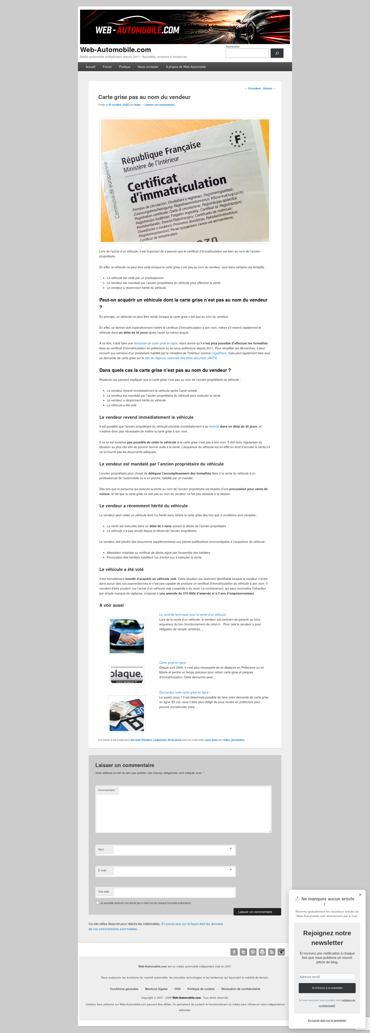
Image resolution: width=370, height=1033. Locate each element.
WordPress (262, 952)
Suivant (269, 88)
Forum (107, 67)
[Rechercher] (277, 53)
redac (137, 105)
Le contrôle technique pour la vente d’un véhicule (192, 614)
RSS (271, 952)
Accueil (90, 67)
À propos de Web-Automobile (186, 67)
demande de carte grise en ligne (155, 343)
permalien (237, 740)
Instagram (281, 952)
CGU (178, 989)
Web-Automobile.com (115, 49)
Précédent (253, 88)
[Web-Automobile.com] (185, 43)
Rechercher (233, 46)
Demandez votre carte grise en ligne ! (184, 692)
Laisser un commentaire (160, 105)
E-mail (102, 870)
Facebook (234, 952)
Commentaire (107, 790)
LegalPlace (219, 353)
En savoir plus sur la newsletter (327, 1020)
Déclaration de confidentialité (240, 989)
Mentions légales (156, 989)
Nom (101, 849)
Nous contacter (148, 67)
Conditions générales (124, 989)
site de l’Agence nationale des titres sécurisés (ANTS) (181, 358)
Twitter (243, 952)
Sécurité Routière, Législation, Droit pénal (156, 740)
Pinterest (253, 952)
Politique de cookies (201, 989)
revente (214, 426)
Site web (103, 891)
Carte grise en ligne (172, 662)
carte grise (211, 740)
